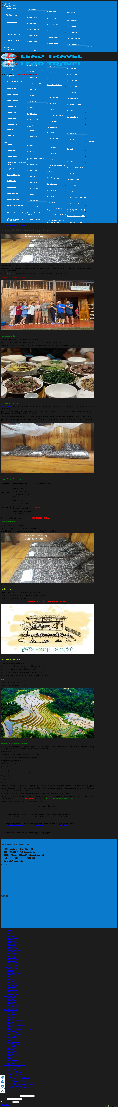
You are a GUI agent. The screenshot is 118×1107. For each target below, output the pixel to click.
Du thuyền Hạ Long (52, 172)
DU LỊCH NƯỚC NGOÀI (73, 179)
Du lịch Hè (70, 149)
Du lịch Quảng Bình (32, 120)
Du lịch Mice (70, 155)
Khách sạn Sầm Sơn (53, 31)
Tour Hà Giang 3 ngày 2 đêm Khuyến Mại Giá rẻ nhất (48, 601)
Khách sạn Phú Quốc (73, 44)
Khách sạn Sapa (31, 23)
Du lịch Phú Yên (11, 118)
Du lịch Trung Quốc (32, 188)
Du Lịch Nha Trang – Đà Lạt (55, 115)
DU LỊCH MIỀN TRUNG (73, 99)
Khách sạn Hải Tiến (72, 32)
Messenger (2, 1088)
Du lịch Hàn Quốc (12, 187)
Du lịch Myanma (51, 190)
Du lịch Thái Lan (11, 181)
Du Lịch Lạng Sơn (72, 80)
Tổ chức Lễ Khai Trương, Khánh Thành (76, 216)
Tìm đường (2, 1079)
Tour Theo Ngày (72, 12)
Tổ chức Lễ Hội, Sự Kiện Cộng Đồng (55, 209)
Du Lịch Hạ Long (11, 933)
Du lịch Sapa (10, 932)
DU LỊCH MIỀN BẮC (9, 62)
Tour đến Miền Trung (73, 140)
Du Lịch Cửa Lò (31, 101)
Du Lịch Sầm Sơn (32, 126)
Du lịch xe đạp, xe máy (13, 169)
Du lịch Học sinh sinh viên (54, 153)
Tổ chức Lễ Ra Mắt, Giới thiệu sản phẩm (17, 213)
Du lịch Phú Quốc (32, 137)
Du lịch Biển (10, 144)
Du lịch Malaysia (32, 182)
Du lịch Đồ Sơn (11, 76)
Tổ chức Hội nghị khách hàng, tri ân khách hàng (16, 219)
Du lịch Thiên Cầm (12, 100)
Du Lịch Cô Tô (51, 73)
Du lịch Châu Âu (31, 194)
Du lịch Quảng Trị (72, 123)
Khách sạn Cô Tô (32, 17)
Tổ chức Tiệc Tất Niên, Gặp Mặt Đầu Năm (76, 210)
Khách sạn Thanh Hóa (13, 34)
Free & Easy (70, 173)
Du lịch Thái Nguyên (13, 94)
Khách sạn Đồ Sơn (52, 19)
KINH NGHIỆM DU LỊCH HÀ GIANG (20, 225)
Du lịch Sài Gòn (11, 129)
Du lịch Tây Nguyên (52, 121)
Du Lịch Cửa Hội (51, 103)
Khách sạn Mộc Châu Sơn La (15, 28)
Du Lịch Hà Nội (51, 79)
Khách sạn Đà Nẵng (13, 40)
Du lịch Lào (70, 191)
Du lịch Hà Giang (32, 77)
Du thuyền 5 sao (51, 11)
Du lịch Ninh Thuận (72, 117)
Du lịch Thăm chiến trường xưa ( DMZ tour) (16, 163)
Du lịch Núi (30, 146)
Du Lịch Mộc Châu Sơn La (54, 85)
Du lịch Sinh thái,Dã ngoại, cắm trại (36, 158)
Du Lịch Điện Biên (72, 74)
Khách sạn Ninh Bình (33, 29)
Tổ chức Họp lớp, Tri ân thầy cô (36, 207)
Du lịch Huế (50, 109)
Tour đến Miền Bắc (52, 138)
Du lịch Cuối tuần (52, 147)
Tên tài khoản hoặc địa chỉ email (10, 1096)
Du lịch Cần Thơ (51, 132)
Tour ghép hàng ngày (13, 175)
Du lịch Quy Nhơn (12, 124)
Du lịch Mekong (71, 133)
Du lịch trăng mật (32, 164)
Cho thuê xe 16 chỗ (12, 49)
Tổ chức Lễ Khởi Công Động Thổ (56, 214)
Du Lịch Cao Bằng (12, 70)
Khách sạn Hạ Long (72, 20)
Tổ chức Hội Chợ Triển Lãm (75, 222)
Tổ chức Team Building (14, 199)
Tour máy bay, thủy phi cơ (54, 178)
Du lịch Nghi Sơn (32, 114)
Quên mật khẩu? (5, 1105)
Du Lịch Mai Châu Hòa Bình (35, 83)
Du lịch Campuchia (12, 193)
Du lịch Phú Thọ (31, 89)
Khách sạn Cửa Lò (52, 37)
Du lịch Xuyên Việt (32, 170)
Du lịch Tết (50, 159)
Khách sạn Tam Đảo (53, 25)
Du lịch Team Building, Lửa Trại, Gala (56, 166)
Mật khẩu (4, 1099)
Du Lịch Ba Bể (11, 935)
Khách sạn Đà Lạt (32, 41)
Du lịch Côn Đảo (31, 130)
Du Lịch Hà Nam (11, 88)
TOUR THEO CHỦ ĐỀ (10, 1010)
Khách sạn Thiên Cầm (73, 38)
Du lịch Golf (30, 152)
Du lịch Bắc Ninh (71, 68)
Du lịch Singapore (52, 184)
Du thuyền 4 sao (31, 9)
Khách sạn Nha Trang (53, 43)
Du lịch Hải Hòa (11, 106)
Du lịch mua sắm (12, 156)
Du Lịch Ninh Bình (72, 86)
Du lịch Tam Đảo (71, 92)
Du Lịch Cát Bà (31, 71)
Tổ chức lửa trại (51, 202)
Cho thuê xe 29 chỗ (32, 51)
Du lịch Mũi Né (71, 111)
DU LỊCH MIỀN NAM (52, 127)
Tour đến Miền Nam (53, 97)
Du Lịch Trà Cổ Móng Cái (14, 82)
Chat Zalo (2, 1083)
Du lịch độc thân (12, 150)
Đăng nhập (15, 1102)
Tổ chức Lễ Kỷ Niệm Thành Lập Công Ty (36, 213)
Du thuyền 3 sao (12, 8)
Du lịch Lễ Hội (71, 161)
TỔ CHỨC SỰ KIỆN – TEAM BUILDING (77, 198)
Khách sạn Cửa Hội (32, 35)
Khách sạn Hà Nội (12, 22)
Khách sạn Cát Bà (12, 16)
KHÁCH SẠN (7, 14)
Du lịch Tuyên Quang (53, 91)
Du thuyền (7, 6)
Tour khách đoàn (32, 176)
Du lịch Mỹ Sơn (11, 112)
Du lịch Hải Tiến (31, 108)
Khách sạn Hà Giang (73, 26)
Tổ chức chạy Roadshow (34, 219)
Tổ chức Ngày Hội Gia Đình (15, 205)
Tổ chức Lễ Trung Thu (73, 204)
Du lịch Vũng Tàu (12, 135)
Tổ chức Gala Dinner (33, 200)
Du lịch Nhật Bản (71, 185)
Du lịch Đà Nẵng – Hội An (74, 105)
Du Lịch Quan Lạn (32, 95)
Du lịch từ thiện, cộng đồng (75, 167)
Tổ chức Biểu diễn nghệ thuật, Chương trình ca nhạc (55, 221)
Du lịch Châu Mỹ (51, 196)
